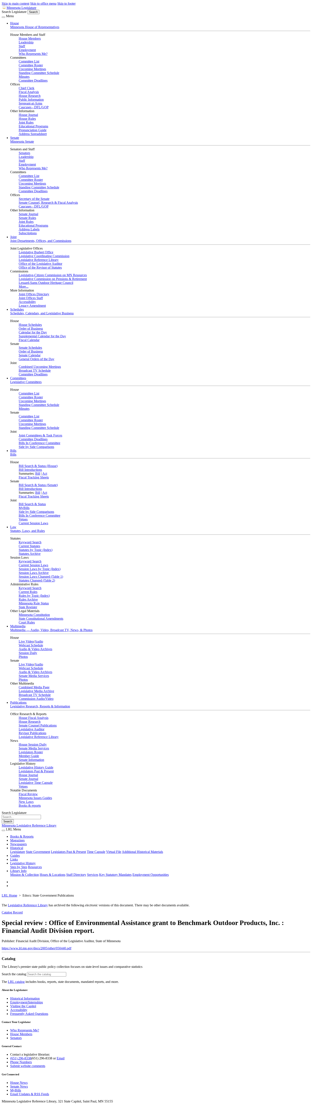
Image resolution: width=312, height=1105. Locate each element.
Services (92, 874)
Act (44, 473)
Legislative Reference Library (39, 260)
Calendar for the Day (33, 332)
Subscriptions (28, 233)
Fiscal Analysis (29, 92)
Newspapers (18, 844)
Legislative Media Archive (36, 691)
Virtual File (113, 852)
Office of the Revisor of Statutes (40, 267)
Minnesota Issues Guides (35, 798)
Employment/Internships (26, 1002)
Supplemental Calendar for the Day (42, 336)
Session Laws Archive (34, 573)
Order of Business (31, 328)
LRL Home (9, 895)
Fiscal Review (28, 794)
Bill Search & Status (32, 504)
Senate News (19, 1086)
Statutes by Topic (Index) (35, 550)
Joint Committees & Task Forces (40, 435)
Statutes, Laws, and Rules (27, 531)
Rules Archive (28, 599)
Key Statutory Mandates (115, 874)
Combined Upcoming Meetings (40, 366)
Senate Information (31, 760)
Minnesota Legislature (21, 8)
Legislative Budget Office (36, 252)
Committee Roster (31, 65)
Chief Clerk (26, 88)
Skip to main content (15, 3)
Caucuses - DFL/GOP (34, 107)
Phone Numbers (21, 1062)
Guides (15, 855)
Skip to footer (66, 3)
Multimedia (17, 626)
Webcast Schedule (31, 645)
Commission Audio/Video (36, 698)
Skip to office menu (43, 3)
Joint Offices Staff (31, 298)
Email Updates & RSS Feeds (29, 1094)
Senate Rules (27, 218)
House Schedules (30, 324)
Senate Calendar (30, 355)
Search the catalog (14, 974)
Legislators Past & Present (36, 771)
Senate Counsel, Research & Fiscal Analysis (48, 202)
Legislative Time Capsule (36, 782)
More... (23, 286)
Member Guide (29, 756)
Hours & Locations (52, 874)
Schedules (17, 309)
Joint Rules (26, 122)
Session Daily (28, 653)
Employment (27, 50)
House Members (30, 38)
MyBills (24, 508)
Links (14, 859)
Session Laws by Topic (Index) (39, 569)
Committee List (29, 61)
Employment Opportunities (150, 874)
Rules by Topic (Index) (34, 595)
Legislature (17, 852)
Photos (23, 657)
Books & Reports (22, 836)
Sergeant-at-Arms (30, 103)
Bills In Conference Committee (39, 443)
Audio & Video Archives (35, 649)
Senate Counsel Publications (38, 725)
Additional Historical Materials (142, 852)
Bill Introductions (30, 470)
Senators (24, 153)
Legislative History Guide (36, 767)
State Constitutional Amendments (41, 618)
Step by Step (18, 867)
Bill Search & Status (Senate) (38, 485)
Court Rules (27, 622)
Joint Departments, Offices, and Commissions (40, 241)
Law (13, 527)
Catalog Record (12, 912)
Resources (35, 867)
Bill (37, 473)
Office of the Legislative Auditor (40, 263)
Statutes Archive (30, 553)
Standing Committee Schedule (39, 73)
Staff (22, 46)
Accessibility (27, 302)
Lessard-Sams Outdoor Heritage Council (46, 283)
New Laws (26, 802)
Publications (18, 702)
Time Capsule (96, 852)
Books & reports (30, 805)
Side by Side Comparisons (36, 447)
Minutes (24, 76)
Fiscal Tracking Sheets (34, 477)
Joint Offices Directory (34, 294)
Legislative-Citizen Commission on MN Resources (53, 275)
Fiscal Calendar (29, 340)
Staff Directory (76, 874)
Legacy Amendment (32, 305)
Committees (18, 378)
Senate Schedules (30, 347)
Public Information (31, 99)
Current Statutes (29, 546)
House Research (30, 96)
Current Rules (28, 592)
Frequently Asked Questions (29, 1014)
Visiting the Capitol (23, 1006)
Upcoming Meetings (32, 69)
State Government (38, 852)
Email (61, 1058)
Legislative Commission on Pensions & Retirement (53, 279)
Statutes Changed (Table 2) (37, 580)
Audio (39, 641)
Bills (13, 450)
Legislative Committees (26, 382)
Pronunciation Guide (32, 130)
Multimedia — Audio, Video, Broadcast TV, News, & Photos (51, 630)
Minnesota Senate (22, 141)
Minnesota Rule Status (34, 603)
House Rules (27, 118)
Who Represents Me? (33, 54)
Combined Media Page (34, 687)
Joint (13, 237)
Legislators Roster (31, 752)
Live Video (26, 641)
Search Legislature (14, 12)
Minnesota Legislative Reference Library (29, 825)
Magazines (17, 840)
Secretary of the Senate (34, 199)
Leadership (26, 42)
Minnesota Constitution (34, 615)
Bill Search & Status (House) (38, 466)
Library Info (18, 871)
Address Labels (29, 229)
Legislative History (23, 863)
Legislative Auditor (31, 729)
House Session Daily (33, 744)
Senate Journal (28, 214)
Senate (14, 138)
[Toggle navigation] (3, 17)
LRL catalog (16, 982)
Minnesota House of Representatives (34, 27)
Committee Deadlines (33, 80)
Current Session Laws (33, 523)
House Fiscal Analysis (33, 718)
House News (19, 1082)
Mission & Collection (24, 874)
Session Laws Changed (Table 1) (41, 576)
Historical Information (25, 998)
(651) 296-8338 (20, 1058)
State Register (28, 607)
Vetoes (23, 519)
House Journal (28, 115)
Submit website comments (27, 1066)
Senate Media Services (34, 676)
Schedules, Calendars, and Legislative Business (42, 313)
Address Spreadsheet (33, 134)
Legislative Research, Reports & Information (40, 706)
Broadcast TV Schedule (35, 370)
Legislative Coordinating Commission (44, 256)
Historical (16, 848)
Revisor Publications (32, 733)
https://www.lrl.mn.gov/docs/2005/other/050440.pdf (36, 948)
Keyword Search (30, 542)
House (14, 23)
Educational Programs (33, 126)
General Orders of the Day (36, 359)
